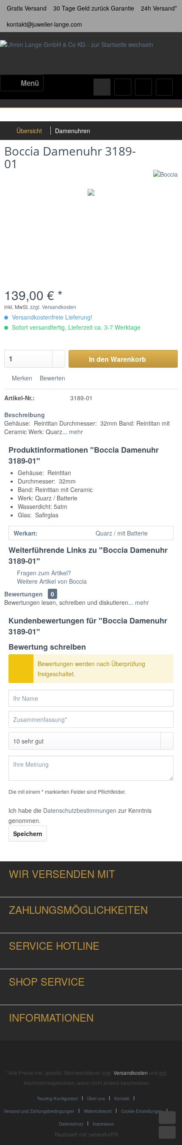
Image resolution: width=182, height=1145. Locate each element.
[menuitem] (22, 82)
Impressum (103, 1124)
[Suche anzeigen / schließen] (102, 87)
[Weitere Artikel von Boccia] (165, 177)
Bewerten (51, 378)
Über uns (96, 1098)
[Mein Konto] (143, 87)
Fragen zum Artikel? (43, 572)
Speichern (27, 833)
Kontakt (122, 1098)
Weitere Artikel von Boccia (51, 581)
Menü (30, 83)
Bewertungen (23, 594)
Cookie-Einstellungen (142, 1111)
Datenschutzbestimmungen (79, 810)
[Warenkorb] (164, 87)
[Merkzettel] (122, 87)
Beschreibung (24, 414)
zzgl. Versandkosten (53, 306)
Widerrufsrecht (98, 1111)
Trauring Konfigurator (57, 1098)
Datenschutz (71, 1124)
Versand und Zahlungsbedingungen (39, 1111)
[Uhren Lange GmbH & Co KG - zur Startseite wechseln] (76, 54)
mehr (75, 431)
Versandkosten (130, 1072)
